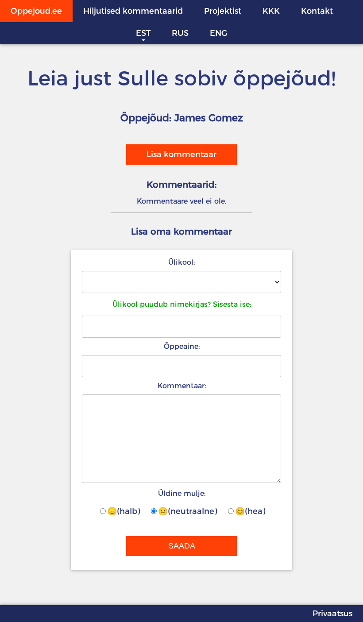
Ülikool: (181, 262)
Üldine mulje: (181, 493)
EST (143, 33)
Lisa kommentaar (181, 154)
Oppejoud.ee (36, 11)
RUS (180, 33)
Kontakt (317, 11)
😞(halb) (123, 511)
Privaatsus (332, 613)
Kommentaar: (182, 386)
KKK (271, 11)
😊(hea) (250, 511)
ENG (218, 33)
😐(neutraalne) (187, 511)
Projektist (222, 11)
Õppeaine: (182, 346)
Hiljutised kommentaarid (133, 11)
